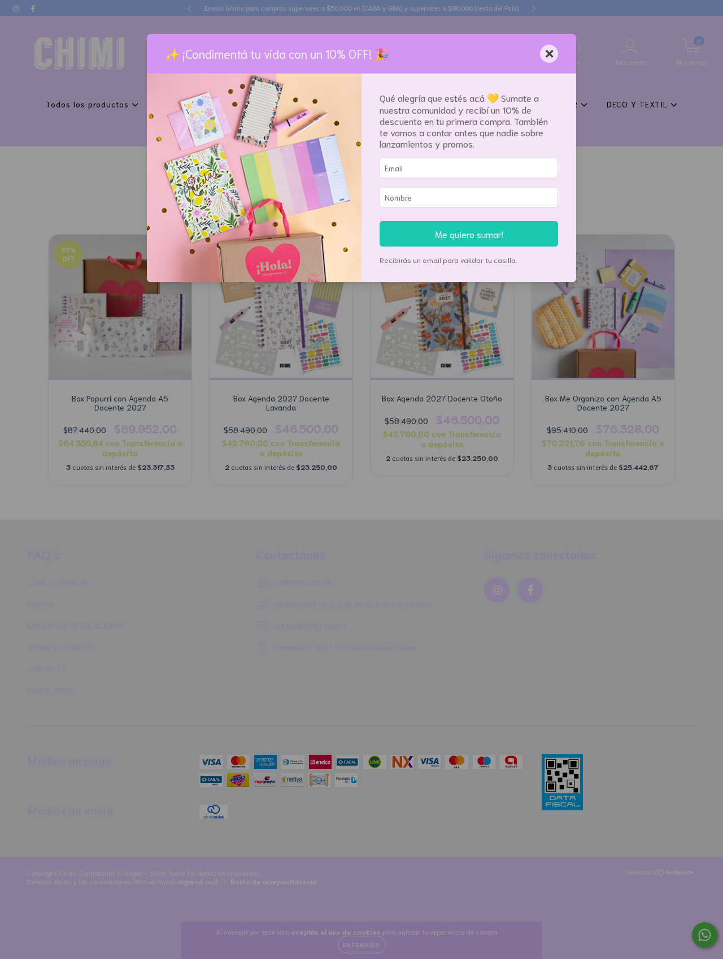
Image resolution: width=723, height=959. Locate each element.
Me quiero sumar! (469, 233)
